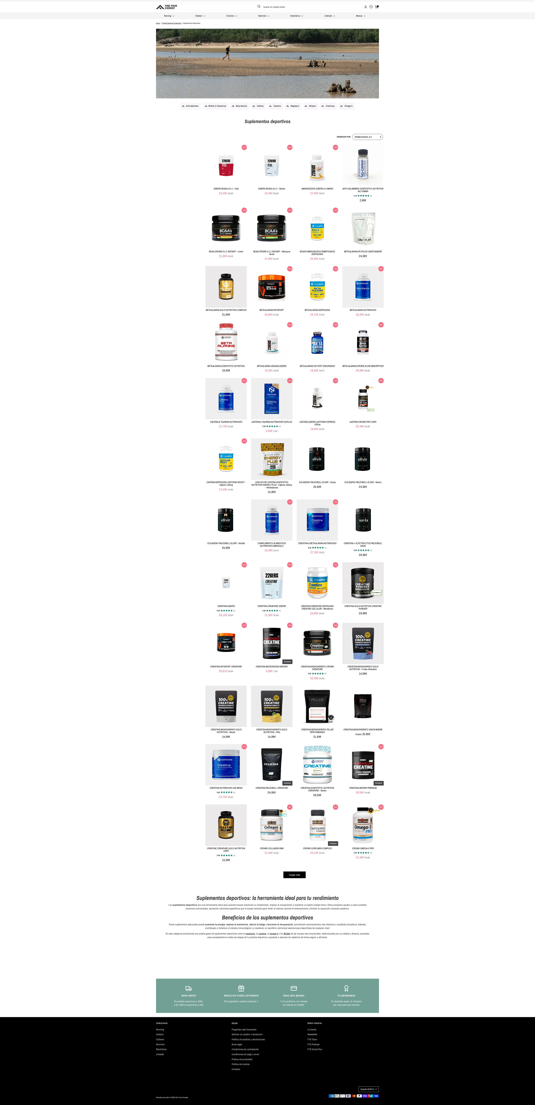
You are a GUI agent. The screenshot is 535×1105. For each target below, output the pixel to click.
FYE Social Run (314, 1049)
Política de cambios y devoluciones (248, 1039)
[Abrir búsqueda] (258, 6)
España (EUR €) (367, 1089)
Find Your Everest (181, 1097)
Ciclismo (230, 15)
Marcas (359, 15)
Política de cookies (241, 1064)
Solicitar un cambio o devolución (247, 1034)
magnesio (250, 933)
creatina (262, 933)
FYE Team (312, 1039)
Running (168, 15)
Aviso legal (237, 1044)
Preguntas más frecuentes (244, 1029)
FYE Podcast (313, 1044)
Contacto (236, 1069)
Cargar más (294, 874)
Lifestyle (328, 15)
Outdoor (199, 15)
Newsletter (312, 1034)
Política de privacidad (242, 1059)
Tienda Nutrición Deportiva (171, 23)
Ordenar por (344, 136)
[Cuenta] (365, 7)
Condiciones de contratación (245, 1049)
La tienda (311, 1029)
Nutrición (262, 15)
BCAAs (287, 933)
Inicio (158, 23)
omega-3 (274, 933)
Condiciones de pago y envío (245, 1054)
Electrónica (295, 15)
